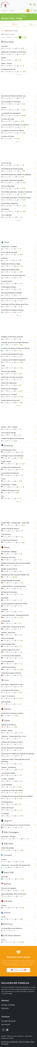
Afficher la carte (12, 31)
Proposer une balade (8, 1005)
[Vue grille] (25, 37)
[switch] (2, 30)
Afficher (3, 37)
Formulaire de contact (8, 1021)
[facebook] (3, 1029)
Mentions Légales (24, 1042)
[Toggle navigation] (34, 4)
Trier (33, 24)
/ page (16, 37)
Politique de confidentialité (9, 1042)
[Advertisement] (18, 84)
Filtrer (16, 24)
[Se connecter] (30, 5)
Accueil (3, 16)
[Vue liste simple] (20, 37)
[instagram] (7, 1029)
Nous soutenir (5, 1024)
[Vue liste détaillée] (22, 37)
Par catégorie (12, 16)
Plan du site (5, 1008)
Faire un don (18, 970)
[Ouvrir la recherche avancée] (31, 10)
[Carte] (34, 10)
